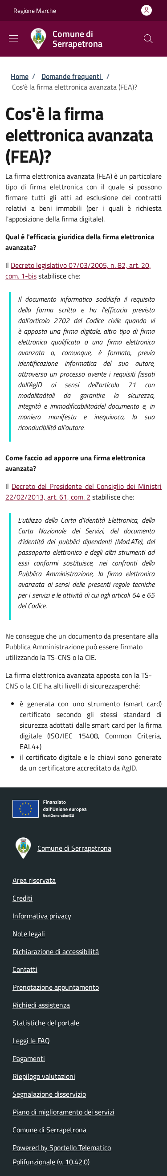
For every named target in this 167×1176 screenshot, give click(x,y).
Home (20, 76)
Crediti (22, 898)
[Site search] (148, 38)
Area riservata (34, 880)
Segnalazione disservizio (49, 1094)
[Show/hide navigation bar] (13, 38)
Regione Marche (34, 10)
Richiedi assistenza (41, 1005)
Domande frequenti (72, 76)
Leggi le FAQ (31, 1040)
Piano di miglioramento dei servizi (63, 1111)
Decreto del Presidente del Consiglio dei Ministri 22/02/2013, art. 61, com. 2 (83, 491)
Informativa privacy (41, 915)
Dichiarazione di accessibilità (55, 951)
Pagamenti (28, 1058)
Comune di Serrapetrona (49, 1129)
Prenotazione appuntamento (55, 987)
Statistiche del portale (45, 1022)
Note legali (28, 933)
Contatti (24, 969)
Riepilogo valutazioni (43, 1076)
